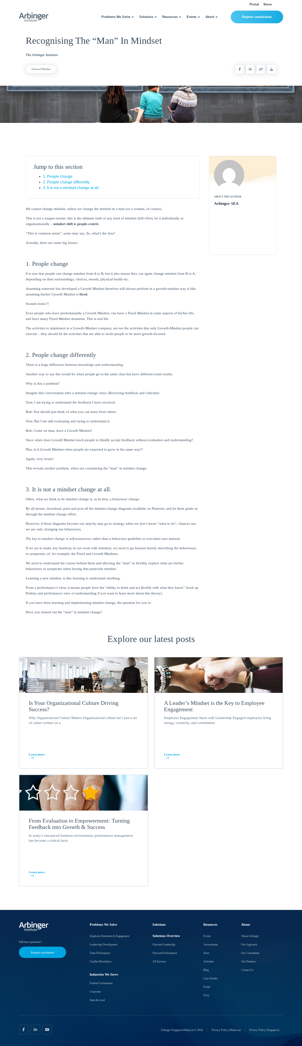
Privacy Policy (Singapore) (264, 1029)
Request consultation (257, 17)
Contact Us (247, 970)
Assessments (210, 944)
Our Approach (249, 944)
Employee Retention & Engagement (109, 936)
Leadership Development (103, 944)
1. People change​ (57, 176)
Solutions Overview (166, 936)
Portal (254, 4)
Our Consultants (250, 953)
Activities (208, 961)
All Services (159, 961)
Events (192, 17)
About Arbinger (250, 936)
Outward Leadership (163, 944)
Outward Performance (164, 953)
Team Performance (100, 953)
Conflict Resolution (100, 961)
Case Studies (210, 978)
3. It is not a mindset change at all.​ (71, 188)
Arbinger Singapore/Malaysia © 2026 (182, 1029)
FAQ (206, 995)
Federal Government (101, 983)
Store (267, 4)
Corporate (95, 991)
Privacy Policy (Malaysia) (226, 1029)
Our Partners (248, 961)
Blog (206, 970)
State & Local (97, 1000)
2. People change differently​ (66, 182)
